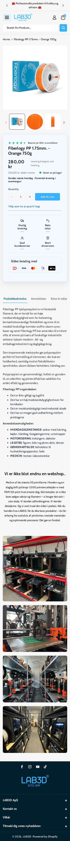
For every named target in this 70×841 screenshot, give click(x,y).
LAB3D (27, 836)
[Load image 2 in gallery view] (35, 122)
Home (6, 39)
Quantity (13, 189)
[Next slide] (63, 5)
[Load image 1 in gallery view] (17, 122)
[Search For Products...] (63, 28)
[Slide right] (64, 122)
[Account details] (54, 17)
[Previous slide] (7, 5)
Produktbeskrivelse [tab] (15, 298)
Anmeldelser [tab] (38, 298)
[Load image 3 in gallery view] (53, 122)
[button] (7, 17)
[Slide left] (6, 122)
